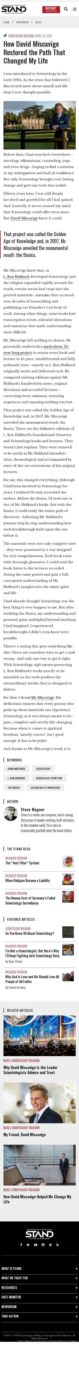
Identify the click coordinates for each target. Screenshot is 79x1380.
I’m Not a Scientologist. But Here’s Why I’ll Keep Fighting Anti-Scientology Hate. (32, 953)
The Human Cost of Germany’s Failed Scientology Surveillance (30, 900)
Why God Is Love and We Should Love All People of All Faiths (32, 979)
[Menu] (75, 9)
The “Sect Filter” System (22, 862)
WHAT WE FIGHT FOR (15, 1277)
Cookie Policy (40, 1341)
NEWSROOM (9, 1306)
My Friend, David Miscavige (25, 1134)
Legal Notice (71, 1341)
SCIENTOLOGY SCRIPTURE (49, 778)
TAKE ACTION (10, 1316)
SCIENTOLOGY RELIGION (21, 36)
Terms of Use (56, 1341)
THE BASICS (14, 787)
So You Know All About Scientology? (29, 933)
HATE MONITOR (11, 1297)
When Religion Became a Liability (27, 880)
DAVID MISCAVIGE (16, 769)
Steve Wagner (33, 809)
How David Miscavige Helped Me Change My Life (37, 1199)
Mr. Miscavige (42, 697)
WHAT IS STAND (11, 1268)
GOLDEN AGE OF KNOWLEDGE (45, 787)
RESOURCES (9, 1287)
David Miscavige (24, 218)
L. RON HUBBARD (16, 778)
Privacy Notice (24, 1341)
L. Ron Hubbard (16, 277)
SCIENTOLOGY (43, 769)
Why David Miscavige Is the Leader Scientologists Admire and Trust (30, 1069)
